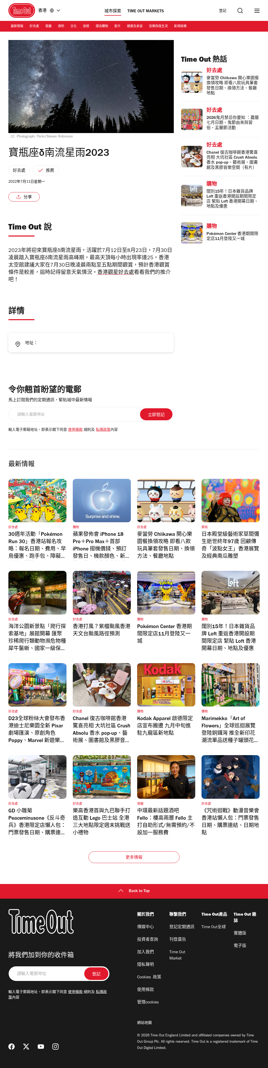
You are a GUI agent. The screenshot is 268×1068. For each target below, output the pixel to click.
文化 (73, 26)
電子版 (240, 946)
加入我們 (145, 952)
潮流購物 (102, 26)
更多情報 (134, 858)
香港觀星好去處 (115, 273)
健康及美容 (135, 26)
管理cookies (148, 1003)
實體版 (240, 934)
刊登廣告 (177, 940)
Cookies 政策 (149, 977)
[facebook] (11, 1046)
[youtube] (41, 1046)
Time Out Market (177, 955)
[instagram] (55, 1046)
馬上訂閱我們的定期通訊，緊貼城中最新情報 (50, 400)
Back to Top (139, 891)
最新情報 (17, 26)
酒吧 (61, 26)
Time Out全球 (214, 927)
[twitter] (26, 1046)
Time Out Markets (145, 11)
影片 (117, 26)
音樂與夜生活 (158, 26)
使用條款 (75, 430)
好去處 (34, 26)
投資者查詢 (147, 940)
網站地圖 (144, 1023)
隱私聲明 (145, 965)
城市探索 (112, 11)
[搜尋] (240, 10)
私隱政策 (103, 430)
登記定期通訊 (181, 927)
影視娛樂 (180, 26)
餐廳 (48, 26)
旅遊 (86, 26)
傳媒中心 (145, 927)
